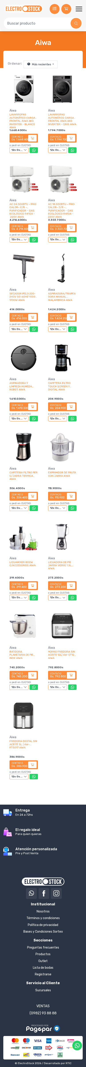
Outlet (43, 961)
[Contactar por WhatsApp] (77, 1045)
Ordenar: (15, 64)
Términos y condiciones (43, 918)
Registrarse (43, 974)
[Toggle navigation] (79, 9)
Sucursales (43, 990)
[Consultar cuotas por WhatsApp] (34, 150)
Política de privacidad (43, 925)
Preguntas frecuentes (43, 947)
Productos (43, 954)
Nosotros (43, 911)
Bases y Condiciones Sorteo (43, 931)
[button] (66, 9)
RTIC (68, 1063)
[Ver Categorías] (55, 9)
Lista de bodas (43, 968)
